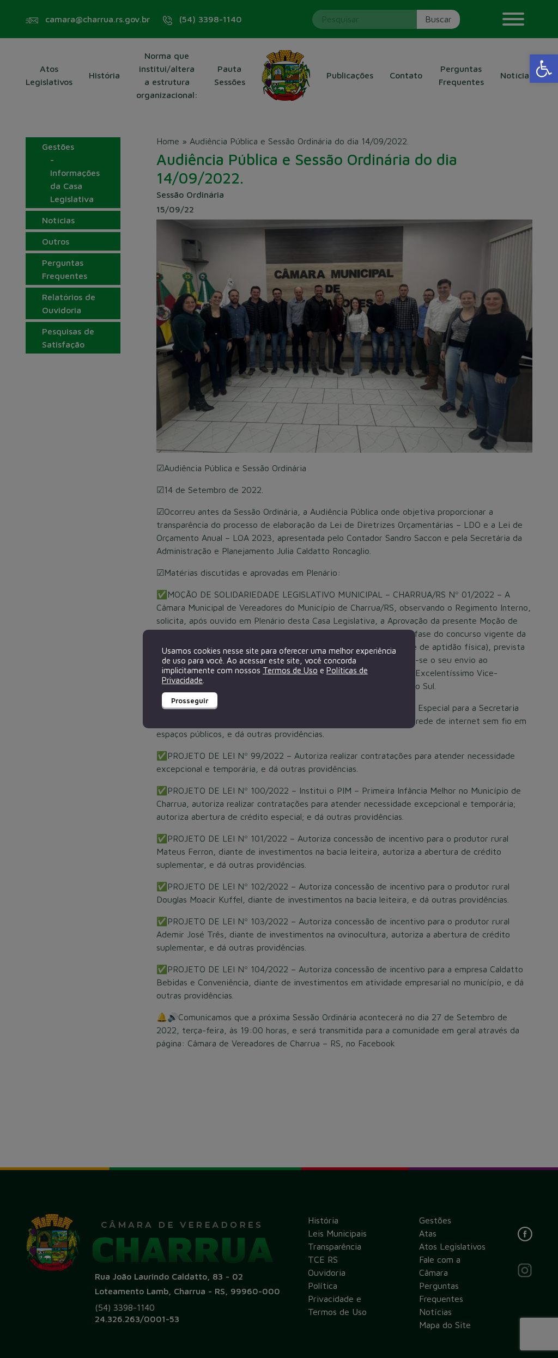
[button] (544, 68)
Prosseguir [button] (189, 700)
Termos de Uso (290, 670)
